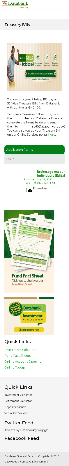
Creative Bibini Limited (35, 461)
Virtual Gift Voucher (16, 413)
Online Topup (14, 367)
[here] (62, 134)
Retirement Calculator (18, 401)
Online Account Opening (23, 361)
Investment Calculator (21, 350)
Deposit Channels (15, 407)
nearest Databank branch (43, 118)
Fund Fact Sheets (17, 355)
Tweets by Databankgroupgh (26, 430)
